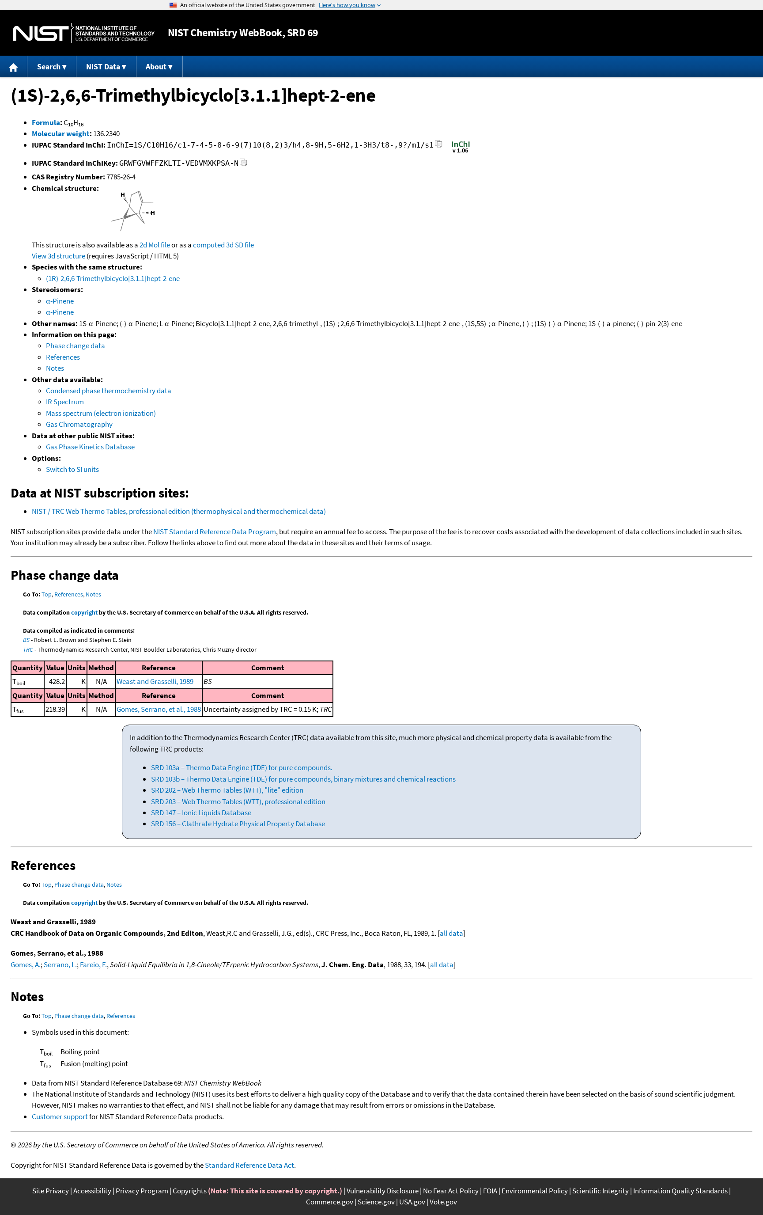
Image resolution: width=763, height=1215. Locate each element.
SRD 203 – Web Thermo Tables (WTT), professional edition (238, 801)
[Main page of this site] (13, 66)
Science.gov (376, 1202)
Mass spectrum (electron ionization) (101, 413)
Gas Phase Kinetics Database (90, 447)
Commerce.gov (329, 1202)
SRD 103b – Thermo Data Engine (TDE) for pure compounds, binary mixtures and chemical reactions (303, 779)
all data (451, 933)
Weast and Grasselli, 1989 (155, 681)
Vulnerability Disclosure (383, 1191)
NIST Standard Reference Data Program (214, 531)
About (156, 66)
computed (209, 245)
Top (47, 594)
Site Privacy (50, 1191)
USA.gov (412, 1202)
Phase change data (75, 345)
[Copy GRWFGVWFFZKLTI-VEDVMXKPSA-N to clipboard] (243, 164)
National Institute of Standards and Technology (84, 33)
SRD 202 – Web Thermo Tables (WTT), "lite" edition (227, 790)
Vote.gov (443, 1202)
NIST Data (103, 66)
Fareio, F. (93, 964)
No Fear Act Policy (451, 1191)
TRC (28, 649)
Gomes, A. (26, 964)
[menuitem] (13, 66)
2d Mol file (155, 245)
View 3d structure (58, 256)
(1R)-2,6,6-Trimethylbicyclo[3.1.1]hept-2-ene (113, 278)
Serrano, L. (60, 964)
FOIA (490, 1191)
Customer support (60, 1116)
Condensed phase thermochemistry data (108, 390)
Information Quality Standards (680, 1191)
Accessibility (92, 1191)
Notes (55, 368)
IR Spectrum (65, 401)
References (63, 357)
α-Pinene (60, 301)
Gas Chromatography (79, 424)
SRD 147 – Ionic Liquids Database (201, 812)
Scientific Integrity (600, 1191)
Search (48, 66)
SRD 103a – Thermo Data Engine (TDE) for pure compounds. (241, 767)
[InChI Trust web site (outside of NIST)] (461, 152)
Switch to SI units (72, 469)
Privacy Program (142, 1191)
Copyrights (190, 1191)
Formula (46, 122)
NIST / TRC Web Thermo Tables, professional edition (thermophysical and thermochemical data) (179, 511)
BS (26, 640)
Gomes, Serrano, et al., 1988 (159, 709)
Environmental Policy (535, 1191)
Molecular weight (61, 133)
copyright (84, 612)
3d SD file (240, 245)
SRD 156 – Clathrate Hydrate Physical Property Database (238, 823)
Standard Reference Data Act (249, 1165)
